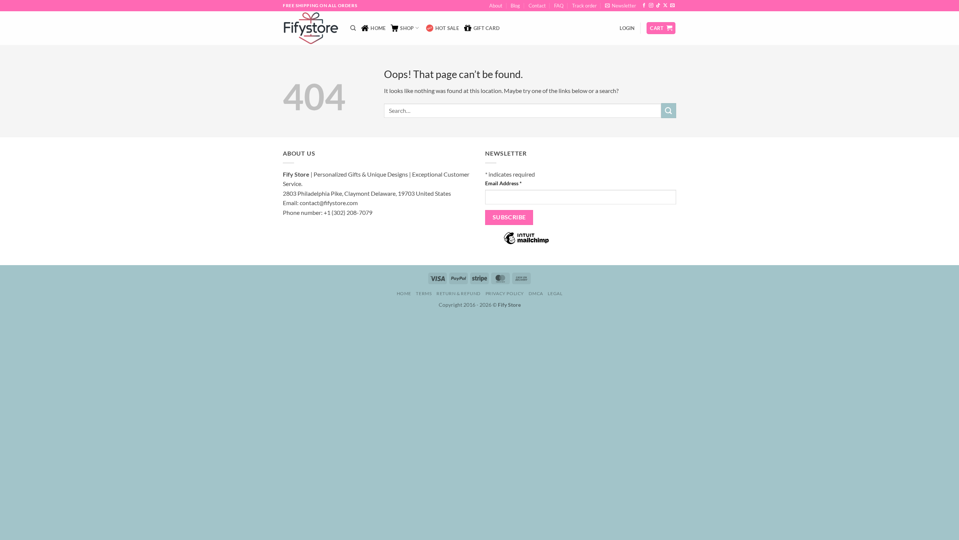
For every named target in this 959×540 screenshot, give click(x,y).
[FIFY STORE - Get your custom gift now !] (311, 28)
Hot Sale (447, 28)
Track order (584, 6)
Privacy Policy (504, 293)
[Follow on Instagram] (651, 5)
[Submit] (668, 110)
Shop (407, 28)
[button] (620, 5)
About (495, 6)
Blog (515, 6)
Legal (555, 293)
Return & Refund (458, 293)
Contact (537, 6)
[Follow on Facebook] (644, 5)
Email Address (503, 183)
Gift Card (487, 28)
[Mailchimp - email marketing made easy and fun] (526, 243)
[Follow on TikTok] (658, 5)
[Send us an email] (672, 5)
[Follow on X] (665, 5)
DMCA (536, 293)
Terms (424, 293)
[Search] (353, 28)
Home (377, 28)
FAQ (558, 6)
